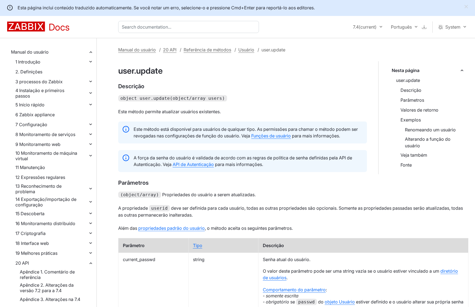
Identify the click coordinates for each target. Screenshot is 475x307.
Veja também (414, 155)
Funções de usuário (271, 136)
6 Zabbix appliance (35, 114)
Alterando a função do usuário (428, 142)
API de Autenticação (193, 164)
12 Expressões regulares (40, 177)
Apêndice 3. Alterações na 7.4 (50, 299)
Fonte (406, 165)
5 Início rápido (30, 104)
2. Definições (28, 71)
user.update (408, 80)
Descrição (411, 90)
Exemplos (411, 120)
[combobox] (189, 27)
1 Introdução (27, 62)
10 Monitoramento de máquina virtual (46, 155)
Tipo (197, 245)
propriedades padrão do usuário (171, 228)
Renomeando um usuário (430, 129)
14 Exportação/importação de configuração (45, 202)
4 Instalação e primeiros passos (39, 93)
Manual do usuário (30, 52)
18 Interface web (32, 243)
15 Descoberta (30, 213)
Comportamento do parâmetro (294, 289)
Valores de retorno (419, 110)
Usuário (246, 49)
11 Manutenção (30, 167)
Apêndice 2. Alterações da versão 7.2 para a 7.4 (47, 287)
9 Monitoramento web (37, 144)
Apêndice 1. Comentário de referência (47, 274)
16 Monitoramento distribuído (45, 223)
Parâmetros (412, 100)
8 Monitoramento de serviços (45, 134)
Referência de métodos (207, 49)
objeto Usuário (340, 302)
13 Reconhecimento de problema (38, 188)
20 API (22, 263)
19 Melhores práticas (36, 253)
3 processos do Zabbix (39, 81)
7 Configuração (31, 124)
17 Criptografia (30, 233)
